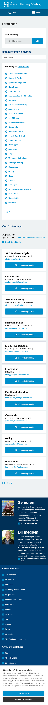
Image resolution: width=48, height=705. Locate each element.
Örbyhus (12, 203)
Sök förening (11, 34)
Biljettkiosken (10, 663)
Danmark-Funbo (15, 78)
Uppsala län (23, 66)
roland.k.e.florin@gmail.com (16, 444)
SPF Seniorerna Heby (17, 105)
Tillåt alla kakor (23, 693)
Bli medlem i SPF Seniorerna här (33, 560)
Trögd (11, 154)
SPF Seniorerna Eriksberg (19, 189)
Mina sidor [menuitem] (9, 614)
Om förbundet (10, 575)
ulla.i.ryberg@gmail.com (14, 259)
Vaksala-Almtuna (15, 114)
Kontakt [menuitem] (8, 609)
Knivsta (11, 180)
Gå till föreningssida (24, 265)
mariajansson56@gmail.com (16, 282)
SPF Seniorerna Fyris (17, 74)
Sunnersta (12, 149)
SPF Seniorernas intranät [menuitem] (15, 639)
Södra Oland (13, 109)
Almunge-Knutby (15, 163)
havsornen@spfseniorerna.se (16, 467)
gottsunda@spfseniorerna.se (16, 421)
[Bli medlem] (8, 537)
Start (7, 653)
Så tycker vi (9, 595)
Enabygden (13, 167)
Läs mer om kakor (36, 686)
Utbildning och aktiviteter (15, 590)
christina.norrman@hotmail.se (16, 351)
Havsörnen (13, 87)
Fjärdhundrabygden (17, 83)
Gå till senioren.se (29, 523)
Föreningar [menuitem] (9, 604)
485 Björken (13, 118)
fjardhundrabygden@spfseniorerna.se (19, 398)
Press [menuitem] (7, 629)
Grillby (11, 171)
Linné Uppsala (14, 140)
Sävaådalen (13, 194)
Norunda (12, 100)
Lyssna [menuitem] (8, 624)
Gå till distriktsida (13, 242)
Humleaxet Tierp (15, 131)
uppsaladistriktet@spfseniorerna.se (31, 238)
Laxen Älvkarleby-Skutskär (20, 96)
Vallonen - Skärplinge (17, 158)
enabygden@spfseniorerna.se (17, 375)
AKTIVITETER (11, 658)
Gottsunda (13, 127)
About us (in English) (13, 599)
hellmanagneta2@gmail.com (16, 328)
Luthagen (12, 185)
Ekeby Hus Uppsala (16, 123)
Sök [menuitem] (14, 13)
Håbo (10, 176)
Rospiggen (13, 145)
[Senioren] (8, 508)
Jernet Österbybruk (16, 136)
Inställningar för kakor (23, 699)
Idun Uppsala (14, 91)
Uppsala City (14, 198)
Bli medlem (9, 580)
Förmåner (9, 585)
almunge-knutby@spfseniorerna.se (18, 305)
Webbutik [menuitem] (9, 634)
